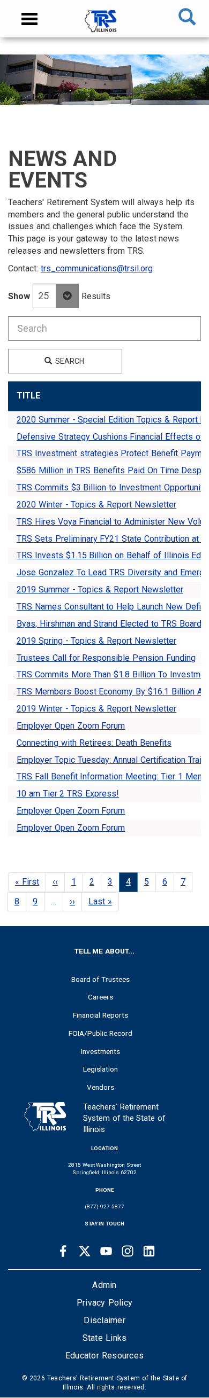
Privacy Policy (104, 1303)
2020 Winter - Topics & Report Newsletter (96, 504)
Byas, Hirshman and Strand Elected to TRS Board (109, 624)
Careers (100, 997)
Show (19, 296)
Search (69, 361)
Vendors (100, 1087)
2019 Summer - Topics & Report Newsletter (100, 589)
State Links (105, 1338)
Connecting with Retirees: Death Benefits (94, 743)
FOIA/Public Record (100, 1033)
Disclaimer (104, 1320)
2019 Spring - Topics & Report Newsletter (96, 641)
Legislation (100, 1069)
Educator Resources (104, 1355)
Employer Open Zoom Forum (71, 726)
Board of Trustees (100, 979)
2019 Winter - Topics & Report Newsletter (96, 709)
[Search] (187, 19)
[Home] (104, 26)
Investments (100, 1051)
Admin (104, 1285)
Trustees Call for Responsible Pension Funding (106, 658)
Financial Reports (100, 1015)
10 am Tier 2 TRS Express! (68, 793)
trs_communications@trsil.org (97, 268)
